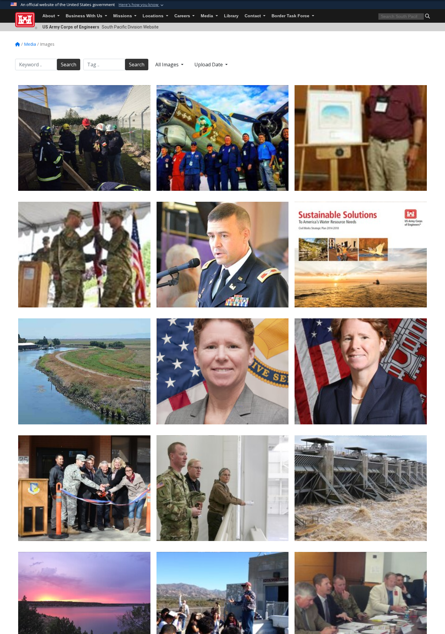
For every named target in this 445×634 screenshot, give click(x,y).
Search (68, 64)
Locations (154, 16)
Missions (123, 16)
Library (231, 16)
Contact (253, 16)
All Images (167, 64)
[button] (142, 5)
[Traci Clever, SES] (223, 371)
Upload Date (209, 64)
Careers (182, 16)
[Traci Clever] (361, 371)
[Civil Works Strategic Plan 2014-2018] (361, 254)
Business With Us (85, 16)
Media (207, 16)
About (49, 16)
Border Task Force (291, 16)
